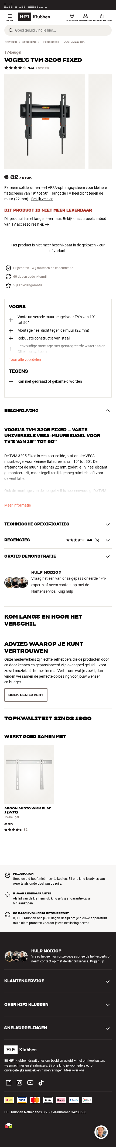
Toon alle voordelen (25, 359)
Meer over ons (74, 1063)
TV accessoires (50, 41)
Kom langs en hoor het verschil (43, 620)
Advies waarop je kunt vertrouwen (43, 647)
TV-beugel (12, 52)
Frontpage (11, 41)
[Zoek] (11, 30)
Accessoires (29, 41)
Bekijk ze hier (42, 199)
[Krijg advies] (101, 1132)
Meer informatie (100, 5)
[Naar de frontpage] (34, 16)
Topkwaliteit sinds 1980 (48, 703)
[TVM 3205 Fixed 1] (44, 121)
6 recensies (42, 67)
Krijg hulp (65, 591)
